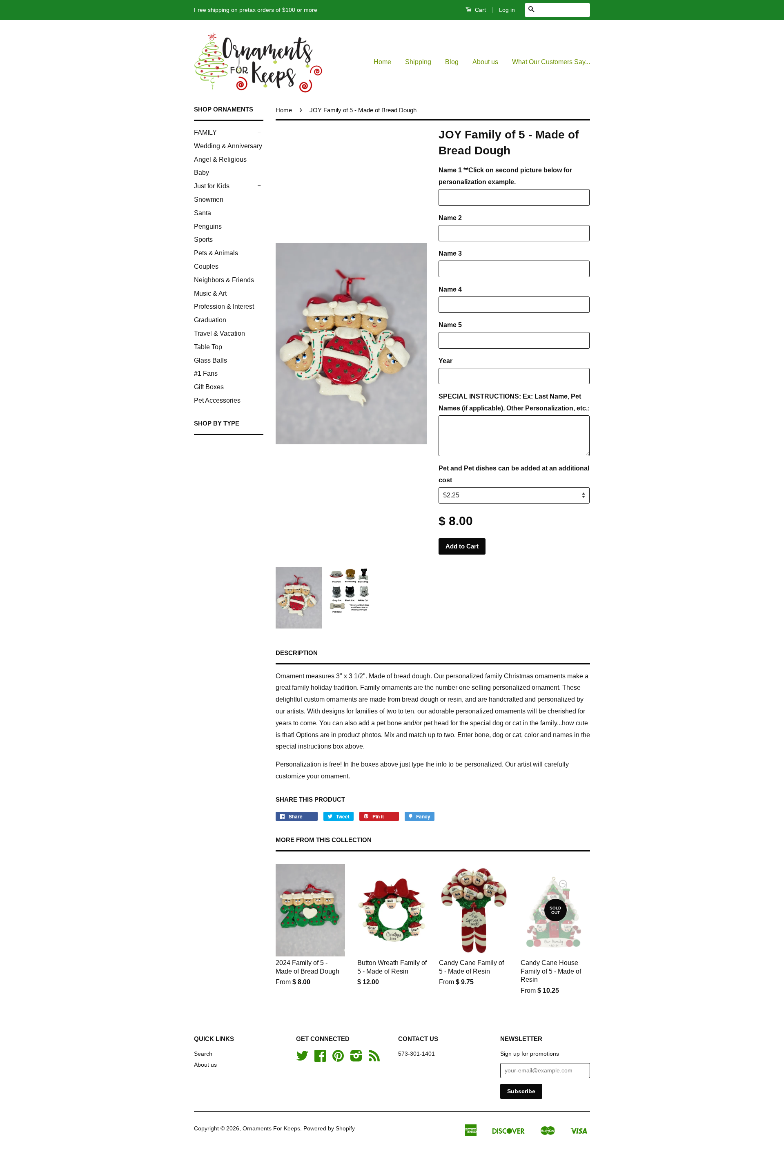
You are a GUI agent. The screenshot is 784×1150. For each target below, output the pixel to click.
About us (485, 61)
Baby (201, 172)
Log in (507, 10)
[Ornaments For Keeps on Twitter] (302, 1059)
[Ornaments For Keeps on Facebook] (320, 1059)
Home (382, 61)
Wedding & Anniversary (228, 146)
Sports (203, 239)
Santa (202, 212)
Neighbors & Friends (224, 279)
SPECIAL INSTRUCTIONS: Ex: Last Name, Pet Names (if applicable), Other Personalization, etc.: (514, 402)
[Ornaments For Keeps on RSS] (374, 1059)
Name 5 (450, 324)
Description (297, 652)
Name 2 (450, 217)
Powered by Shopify (329, 1128)
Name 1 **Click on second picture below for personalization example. (505, 176)
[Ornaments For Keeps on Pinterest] (338, 1059)
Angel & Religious (220, 159)
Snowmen (208, 199)
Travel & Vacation (219, 333)
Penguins (208, 226)
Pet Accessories (217, 400)
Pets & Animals (216, 253)
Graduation (210, 319)
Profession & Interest (224, 306)
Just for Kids (211, 186)
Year (445, 360)
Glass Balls (210, 360)
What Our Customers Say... (551, 61)
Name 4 (450, 289)
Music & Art (210, 293)
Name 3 (450, 253)
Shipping (418, 61)
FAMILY (205, 132)
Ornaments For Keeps (271, 1128)
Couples (206, 266)
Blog (452, 61)
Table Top (208, 346)
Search (203, 1054)
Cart (479, 10)
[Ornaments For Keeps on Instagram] (356, 1059)
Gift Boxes (209, 386)
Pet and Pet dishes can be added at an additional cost (514, 474)
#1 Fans (206, 373)
